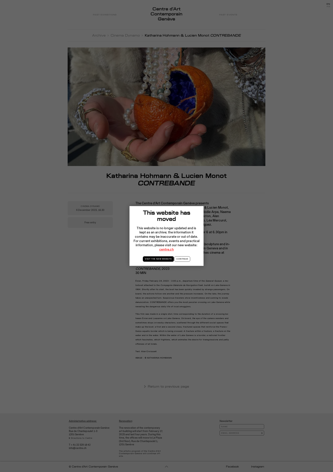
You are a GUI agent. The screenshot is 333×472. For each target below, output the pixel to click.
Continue (182, 258)
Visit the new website (158, 258)
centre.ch (166, 249)
